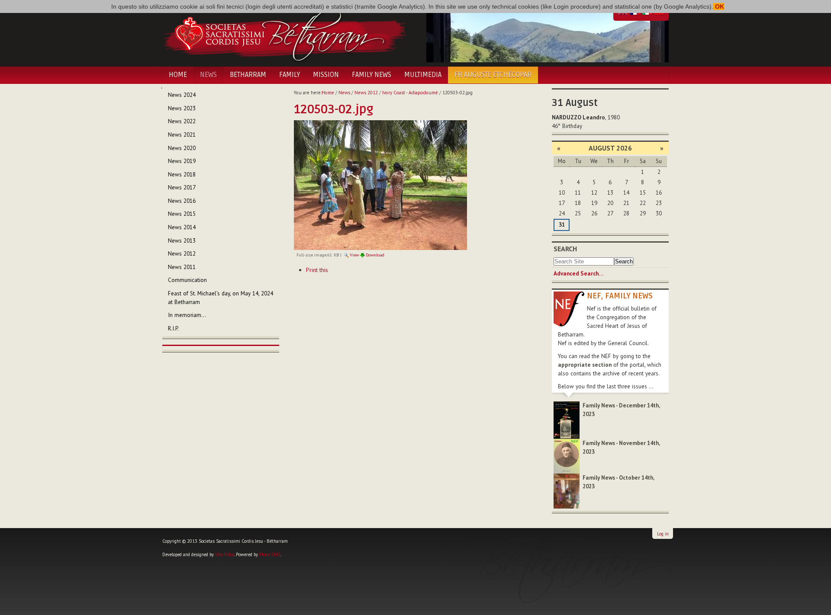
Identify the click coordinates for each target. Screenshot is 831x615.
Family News (371, 74)
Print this (317, 270)
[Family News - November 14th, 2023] (567, 455)
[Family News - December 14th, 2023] (567, 419)
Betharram (248, 74)
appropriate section (585, 364)
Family (289, 74)
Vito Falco (224, 554)
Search (565, 248)
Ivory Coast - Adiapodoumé (410, 93)
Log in (663, 534)
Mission (326, 74)
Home (178, 74)
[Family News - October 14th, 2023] (567, 490)
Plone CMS (269, 554)
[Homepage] (284, 34)
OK (718, 6)
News (208, 74)
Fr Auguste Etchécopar (492, 74)
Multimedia (422, 74)
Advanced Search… (578, 273)
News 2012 (366, 93)
